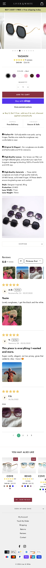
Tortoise (32, 76)
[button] (19, 60)
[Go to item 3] (36, 273)
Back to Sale (24, 499)
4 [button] (19, 50)
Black (8, 76)
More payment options (23, 107)
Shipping (23, 244)
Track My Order (23, 521)
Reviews (23, 533)
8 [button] (29, 50)
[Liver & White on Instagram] (24, 546)
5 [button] (22, 50)
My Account (23, 517)
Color (23, 71)
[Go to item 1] (9, 273)
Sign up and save (23, 509)
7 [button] (26, 50)
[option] (23, 9)
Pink (26, 76)
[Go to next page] (32, 435)
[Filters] (20, 261)
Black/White (20, 76)
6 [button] (24, 50)
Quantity (23, 82)
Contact (23, 537)
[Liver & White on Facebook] (19, 546)
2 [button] (15, 50)
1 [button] (13, 50)
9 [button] (31, 50)
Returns (23, 529)
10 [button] (33, 50)
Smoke (14, 76)
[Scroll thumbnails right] (41, 273)
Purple (38, 76)
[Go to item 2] (22, 273)
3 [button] (17, 50)
